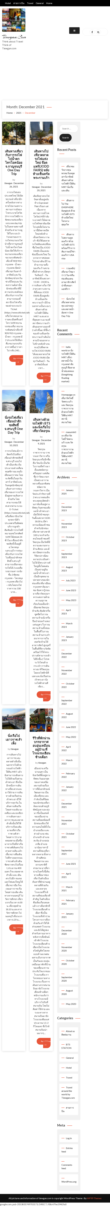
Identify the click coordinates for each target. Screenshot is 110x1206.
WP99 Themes (94, 1198)
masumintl (71, 432)
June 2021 (71, 863)
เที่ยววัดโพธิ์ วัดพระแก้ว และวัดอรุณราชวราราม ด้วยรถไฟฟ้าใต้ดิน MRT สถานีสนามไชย (67, 449)
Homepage (66, 394)
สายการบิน (18, 3)
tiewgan (8, 183)
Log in (69, 1138)
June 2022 (71, 727)
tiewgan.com (14, 37)
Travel (30, 3)
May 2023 (71, 600)
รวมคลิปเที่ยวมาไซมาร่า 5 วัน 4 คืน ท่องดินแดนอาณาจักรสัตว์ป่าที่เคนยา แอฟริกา (68, 278)
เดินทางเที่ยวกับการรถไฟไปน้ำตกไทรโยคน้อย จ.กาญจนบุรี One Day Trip (14, 162)
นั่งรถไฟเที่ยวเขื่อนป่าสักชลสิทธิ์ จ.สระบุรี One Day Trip (14, 425)
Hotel (8, 3)
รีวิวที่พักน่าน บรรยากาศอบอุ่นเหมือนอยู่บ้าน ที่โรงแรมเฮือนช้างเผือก (41, 747)
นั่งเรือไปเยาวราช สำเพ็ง (14, 739)
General (40, 3)
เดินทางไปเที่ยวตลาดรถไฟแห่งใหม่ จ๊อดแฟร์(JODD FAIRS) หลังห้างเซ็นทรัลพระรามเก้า (41, 164)
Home (49, 3)
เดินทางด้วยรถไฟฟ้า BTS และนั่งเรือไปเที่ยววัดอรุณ (41, 425)
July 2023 (70, 580)
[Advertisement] (55, 79)
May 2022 (71, 736)
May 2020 (71, 1003)
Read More (18, 358)
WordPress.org (68, 1181)
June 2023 (71, 590)
